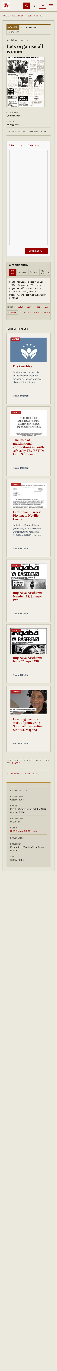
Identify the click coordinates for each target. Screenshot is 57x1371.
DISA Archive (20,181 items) (24, 831)
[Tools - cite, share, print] (34, 5)
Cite (15, 131)
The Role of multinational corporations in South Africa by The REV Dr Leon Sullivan (28, 447)
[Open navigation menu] (51, 5)
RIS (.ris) (42, 307)
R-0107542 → (31, 773)
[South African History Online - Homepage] (6, 5)
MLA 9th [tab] (42, 272)
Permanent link (37, 131)
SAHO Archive (17, 16)
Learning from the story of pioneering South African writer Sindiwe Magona (27, 725)
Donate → (17, 763)
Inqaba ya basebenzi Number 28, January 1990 (27, 596)
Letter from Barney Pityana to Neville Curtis (27, 515)
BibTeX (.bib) (23, 307)
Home (5, 16)
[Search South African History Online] (26, 6)
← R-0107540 (12, 773)
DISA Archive (35, 16)
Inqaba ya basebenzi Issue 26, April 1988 (27, 659)
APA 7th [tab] (12, 272)
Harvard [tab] (22, 272)
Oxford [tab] (33, 272)
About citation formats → (37, 312)
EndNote (12, 312)
